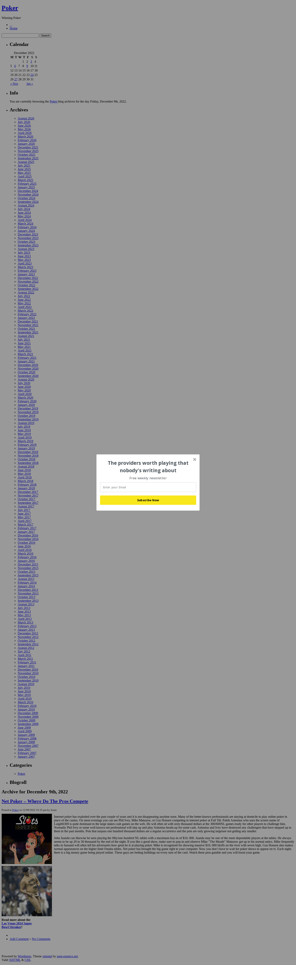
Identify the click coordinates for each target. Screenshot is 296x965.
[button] (148, 466)
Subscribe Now (148, 500)
